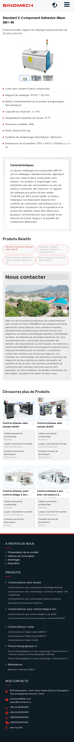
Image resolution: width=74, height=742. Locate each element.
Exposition (14, 563)
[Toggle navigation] (66, 4)
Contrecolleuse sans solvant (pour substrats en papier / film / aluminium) (38, 593)
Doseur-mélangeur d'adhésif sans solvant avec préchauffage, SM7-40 (19, 260)
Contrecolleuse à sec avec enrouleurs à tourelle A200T (50, 494)
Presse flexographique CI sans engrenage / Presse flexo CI (38, 659)
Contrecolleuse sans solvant (24, 582)
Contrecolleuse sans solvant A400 (49, 425)
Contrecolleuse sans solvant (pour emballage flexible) (35, 588)
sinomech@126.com (20, 699)
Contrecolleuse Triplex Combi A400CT (27, 632)
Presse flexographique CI (22, 646)
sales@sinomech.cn (20, 702)
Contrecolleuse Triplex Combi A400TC (27, 636)
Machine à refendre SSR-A (21, 670)
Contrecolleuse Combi (21, 627)
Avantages (14, 560)
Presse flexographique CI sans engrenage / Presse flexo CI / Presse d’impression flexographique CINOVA (38, 652)
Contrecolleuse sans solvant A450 (15, 425)
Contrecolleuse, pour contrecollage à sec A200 (16, 494)
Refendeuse (15, 664)
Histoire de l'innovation (21, 556)
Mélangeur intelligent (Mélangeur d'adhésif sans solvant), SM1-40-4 (50, 249)
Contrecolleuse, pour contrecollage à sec (32, 609)
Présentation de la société (23, 552)
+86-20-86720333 (19, 707)
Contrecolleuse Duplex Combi (23, 640)
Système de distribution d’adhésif (25, 603)
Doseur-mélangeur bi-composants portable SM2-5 (52, 259)
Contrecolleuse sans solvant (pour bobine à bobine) (34, 599)
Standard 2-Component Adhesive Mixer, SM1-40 (19, 248)
